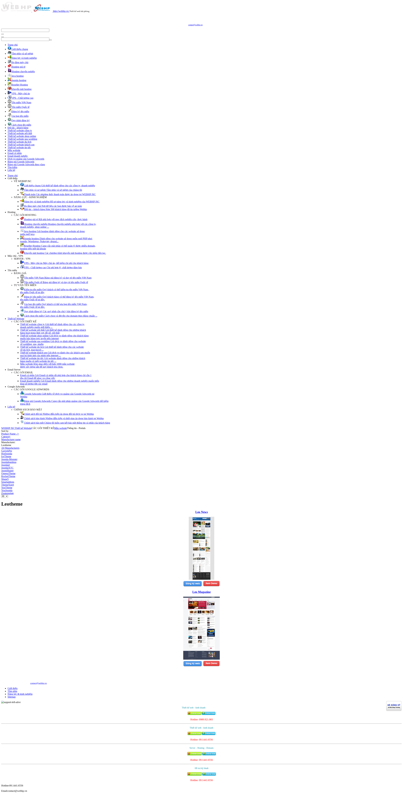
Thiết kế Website (16, 318)
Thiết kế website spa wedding (22, 139)
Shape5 (5, 479)
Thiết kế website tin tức (19, 147)
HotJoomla (6, 453)
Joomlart (5, 465)
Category (5, 436)
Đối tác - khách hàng (18, 127)
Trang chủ (13, 44)
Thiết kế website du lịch (19, 141)
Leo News (201, 512)
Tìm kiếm (12, 167)
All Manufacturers (10, 448)
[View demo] (211, 586)
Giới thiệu (12, 688)
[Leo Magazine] (201, 658)
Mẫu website (14, 150)
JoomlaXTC (7, 467)
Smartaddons (7, 482)
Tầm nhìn (12, 691)
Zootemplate (7, 493)
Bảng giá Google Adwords (21, 161)
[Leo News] (201, 579)
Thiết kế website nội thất (20, 133)
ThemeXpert (7, 484)
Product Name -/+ (10, 433)
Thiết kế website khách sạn (21, 144)
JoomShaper (7, 470)
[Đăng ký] (192, 586)
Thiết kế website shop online (22, 136)
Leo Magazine (201, 592)
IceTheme (6, 456)
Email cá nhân (15, 153)
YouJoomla (6, 490)
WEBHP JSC (8, 428)
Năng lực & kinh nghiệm (20, 694)
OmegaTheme (8, 473)
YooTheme (6, 487)
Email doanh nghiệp (18, 156)
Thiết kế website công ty (20, 130)
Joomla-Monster (9, 459)
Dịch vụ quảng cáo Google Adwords (26, 158)
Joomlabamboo (8, 462)
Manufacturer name (11, 439)
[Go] (2, 34)
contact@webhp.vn (195, 25)
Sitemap (12, 696)
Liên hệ (11, 170)
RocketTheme (8, 476)
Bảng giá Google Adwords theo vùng (26, 164)
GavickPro (6, 450)
